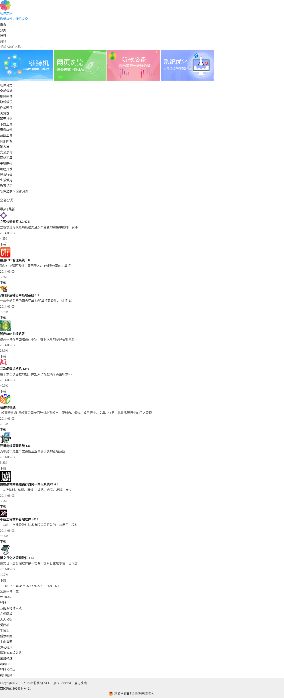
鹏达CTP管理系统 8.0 (15, 260)
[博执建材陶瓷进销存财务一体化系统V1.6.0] (5, 480)
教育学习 (6, 185)
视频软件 (6, 96)
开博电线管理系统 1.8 (15, 446)
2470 (49, 585)
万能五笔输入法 (11, 608)
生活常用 (6, 180)
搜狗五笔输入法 (11, 653)
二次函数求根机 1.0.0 (14, 368)
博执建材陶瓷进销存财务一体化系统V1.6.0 (29, 484)
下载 (3, 244)
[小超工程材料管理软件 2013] (3, 515)
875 (28, 585)
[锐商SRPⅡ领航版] (5, 330)
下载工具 (6, 124)
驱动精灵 (6, 647)
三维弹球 (6, 658)
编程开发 (6, 169)
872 (13, 585)
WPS (3, 602)
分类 (3, 30)
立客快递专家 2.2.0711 (15, 221)
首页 (3, 24)
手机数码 (6, 163)
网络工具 (6, 157)
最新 (12, 209)
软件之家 (6, 191)
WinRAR (5, 597)
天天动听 (6, 619)
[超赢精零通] (5, 403)
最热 (3, 209)
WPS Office (7, 669)
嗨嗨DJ (5, 664)
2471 (56, 585)
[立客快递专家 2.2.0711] (3, 218)
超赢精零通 (8, 407)
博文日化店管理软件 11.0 (17, 558)
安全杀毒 (6, 152)
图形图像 (6, 141)
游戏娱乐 (6, 102)
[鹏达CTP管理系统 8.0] (5, 256)
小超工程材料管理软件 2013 (19, 519)
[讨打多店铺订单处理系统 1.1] (3, 291)
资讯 (3, 41)
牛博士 (4, 630)
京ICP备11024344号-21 (15, 688)
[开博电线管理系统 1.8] (5, 442)
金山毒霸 (6, 641)
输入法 (4, 146)
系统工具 (6, 135)
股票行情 (6, 174)
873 (18, 585)
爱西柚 (4, 625)
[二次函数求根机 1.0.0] (3, 365)
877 (39, 585)
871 (7, 585)
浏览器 (4, 113)
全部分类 (6, 91)
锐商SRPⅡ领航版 (12, 333)
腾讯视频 (6, 675)
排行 (3, 35)
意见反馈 (80, 683)
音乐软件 (6, 130)
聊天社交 (6, 118)
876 (34, 585)
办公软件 (6, 107)
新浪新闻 (6, 636)
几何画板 (6, 613)
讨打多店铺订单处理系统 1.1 (19, 295)
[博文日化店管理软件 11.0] (5, 554)
